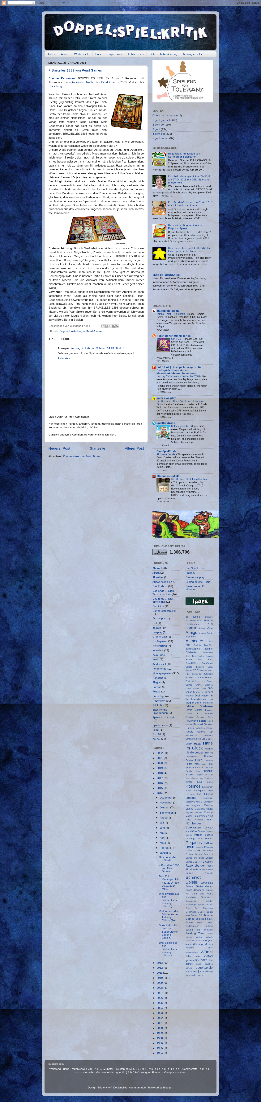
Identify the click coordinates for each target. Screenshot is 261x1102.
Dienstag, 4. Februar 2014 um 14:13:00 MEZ (97, 348)
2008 (160, 987)
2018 (160, 773)
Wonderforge (192, 952)
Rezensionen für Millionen (173, 335)
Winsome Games (199, 948)
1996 (160, 1043)
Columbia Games (203, 677)
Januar (164, 852)
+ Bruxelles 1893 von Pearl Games (75, 70)
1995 (160, 1048)
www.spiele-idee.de (194, 975)
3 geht (64, 331)
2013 (160, 962)
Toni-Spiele (208, 930)
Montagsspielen (162, 673)
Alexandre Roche (84, 82)
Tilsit (197, 930)
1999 (160, 1033)
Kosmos (193, 786)
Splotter (209, 901)
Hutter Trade (193, 764)
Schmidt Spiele (193, 880)
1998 (160, 1038)
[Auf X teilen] (110, 326)
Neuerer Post (59, 448)
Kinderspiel (159, 664)
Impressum (115, 54)
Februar (165, 847)
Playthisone (207, 850)
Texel (155, 729)
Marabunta (200, 809)
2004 (160, 1008)
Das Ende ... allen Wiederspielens (163, 592)
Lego (210, 790)
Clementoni (197, 674)
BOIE (188, 645)
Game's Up (205, 731)
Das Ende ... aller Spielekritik (162, 600)
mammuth (140, 1087)
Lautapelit (199, 790)
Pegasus (194, 842)
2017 (160, 778)
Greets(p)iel (159, 636)
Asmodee (194, 640)
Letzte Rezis (136, 54)
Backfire (197, 645)
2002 (160, 1018)
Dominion (158, 606)
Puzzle (156, 691)
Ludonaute (207, 798)
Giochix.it (208, 735)
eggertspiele (204, 967)
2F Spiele (193, 616)
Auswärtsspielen (162, 581)
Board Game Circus (199, 659)
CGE (195, 670)
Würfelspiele (81, 54)
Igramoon (190, 767)
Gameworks (191, 735)
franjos (197, 971)
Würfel (156, 738)
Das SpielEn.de (195, 568)
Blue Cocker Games (202, 656)
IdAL (204, 764)
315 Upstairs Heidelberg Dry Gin (189, 479)
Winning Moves (203, 944)
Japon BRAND (205, 775)
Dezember (166, 797)
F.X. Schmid (205, 713)
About (64, 54)
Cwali (203, 688)
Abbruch (157, 568)
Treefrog (191, 933)
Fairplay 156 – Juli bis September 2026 (178, 376)
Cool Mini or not (195, 681)
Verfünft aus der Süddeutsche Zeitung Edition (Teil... (168, 916)
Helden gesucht (180, 426)
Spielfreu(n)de (165, 423)
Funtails (190, 728)
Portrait (156, 687)
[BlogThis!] (106, 326)
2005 (160, 1002)
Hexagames (191, 756)
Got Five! (176, 338)
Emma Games (194, 710)
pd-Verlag (208, 971)
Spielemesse (160, 725)
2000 (160, 1028)
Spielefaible (191, 897)
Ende (98, 54)
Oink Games (198, 831)
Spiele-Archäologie (163, 717)
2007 (160, 993)
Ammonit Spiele (206, 633)
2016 (160, 783)
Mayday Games (194, 812)
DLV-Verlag (198, 692)
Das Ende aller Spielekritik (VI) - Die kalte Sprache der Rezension (189, 250)
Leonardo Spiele (194, 794)
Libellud (208, 794)
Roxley (189, 873)
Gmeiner (190, 739)
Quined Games (193, 862)
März (163, 842)
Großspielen (159, 641)
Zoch (203, 960)
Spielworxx (207, 897)
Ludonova (190, 802)
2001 (160, 1023)
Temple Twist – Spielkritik (171, 313)
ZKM (197, 960)
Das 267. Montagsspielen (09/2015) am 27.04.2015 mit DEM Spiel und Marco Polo (190, 179)
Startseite (97, 448)
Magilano (196, 805)
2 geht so (158, 124)
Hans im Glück (199, 745)
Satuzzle (209, 873)
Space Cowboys (195, 890)
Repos (209, 866)
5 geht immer (160, 138)
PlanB (197, 850)
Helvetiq (209, 753)
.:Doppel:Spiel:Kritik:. (166, 274)
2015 (160, 788)
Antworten (64, 358)
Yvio (198, 956)
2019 (160, 768)
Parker (198, 834)
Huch (198, 760)
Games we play (195, 577)
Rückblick (158, 705)
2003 (160, 1013)
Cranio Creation (204, 685)
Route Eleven (206, 869)
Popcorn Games (194, 854)
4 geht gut (158, 133)
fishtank (189, 971)
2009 (160, 982)
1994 (160, 1053)
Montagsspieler (192, 54)
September (167, 812)
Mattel (209, 808)
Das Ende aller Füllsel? (168, 859)
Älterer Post (134, 448)
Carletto (202, 670)
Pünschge (158, 696)
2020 (160, 763)
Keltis (155, 659)
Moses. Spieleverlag (196, 816)
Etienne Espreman (62, 78)
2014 (160, 793)
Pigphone (199, 847)
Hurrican (209, 760)
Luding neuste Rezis (198, 581)
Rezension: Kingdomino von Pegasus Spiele (185, 227)
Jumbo (189, 782)
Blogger (167, 1087)
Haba (197, 743)
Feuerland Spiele (196, 720)
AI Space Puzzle (166, 454)
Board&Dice (192, 663)
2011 (160, 972)
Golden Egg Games (203, 739)
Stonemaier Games (195, 912)
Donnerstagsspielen (164, 610)
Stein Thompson (204, 908)
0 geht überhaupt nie (165, 115)
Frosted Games (203, 724)
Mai (162, 832)
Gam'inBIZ (200, 728)
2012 (160, 967)
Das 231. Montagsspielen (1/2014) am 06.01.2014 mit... (169, 882)
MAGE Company (204, 802)
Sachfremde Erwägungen (160, 711)
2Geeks (209, 617)
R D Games (206, 862)
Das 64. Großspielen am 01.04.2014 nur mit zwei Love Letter (190, 204)
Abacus (191, 627)
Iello (210, 763)
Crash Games (193, 688)
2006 (160, 998)
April (163, 837)
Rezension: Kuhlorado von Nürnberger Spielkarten (184, 155)
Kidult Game (205, 782)
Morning (208, 812)
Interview (157, 650)
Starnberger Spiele (195, 904)
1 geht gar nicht (161, 120)
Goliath (189, 744)
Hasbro (209, 748)
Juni (162, 827)
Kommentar (159, 668)
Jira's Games (192, 778)
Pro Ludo (199, 858)
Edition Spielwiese (199, 706)
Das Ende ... (159, 586)
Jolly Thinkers (206, 778)
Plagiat (156, 682)
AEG (210, 624)
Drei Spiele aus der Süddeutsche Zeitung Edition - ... (168, 949)
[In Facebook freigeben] (114, 326)
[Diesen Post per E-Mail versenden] (103, 326)
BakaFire (208, 645)
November (166, 802)
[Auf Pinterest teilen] (117, 326)
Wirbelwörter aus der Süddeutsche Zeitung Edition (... (169, 900)
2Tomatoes (191, 620)
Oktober (165, 807)
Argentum (191, 636)
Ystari (188, 956)
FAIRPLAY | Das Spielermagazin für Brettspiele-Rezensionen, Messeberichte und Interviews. (179, 370)
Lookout (191, 797)
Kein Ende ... (160, 655)
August (164, 817)
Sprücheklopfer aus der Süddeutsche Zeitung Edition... (168, 931)
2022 (160, 753)
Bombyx (200, 667)
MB (187, 805)
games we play (166, 398)
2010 (160, 977)
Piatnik (190, 846)
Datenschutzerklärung (163, 54)
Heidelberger (56, 86)
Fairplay (157, 632)
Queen (209, 857)
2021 (160, 758)
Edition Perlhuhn (204, 702)
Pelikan (208, 843)
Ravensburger (195, 865)
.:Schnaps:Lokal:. (168, 476)
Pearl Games (110, 82)
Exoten (156, 627)
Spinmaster (191, 901)
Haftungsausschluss (173, 1072)
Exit (154, 623)
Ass (211, 641)
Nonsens (157, 677)
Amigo (191, 632)
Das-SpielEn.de (166, 451)
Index (51, 54)
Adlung (202, 628)
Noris (210, 819)
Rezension (158, 700)
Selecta (189, 886)
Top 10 (156, 734)
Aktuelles (157, 577)
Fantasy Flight (204, 717)
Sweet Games (204, 922)
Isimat (197, 771)
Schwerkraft (206, 882)
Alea (210, 628)
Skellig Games (204, 886)
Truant (201, 933)
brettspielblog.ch (167, 310)
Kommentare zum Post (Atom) (81, 456)
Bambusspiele (193, 648)
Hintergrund (159, 645)
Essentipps (159, 618)
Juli (162, 822)
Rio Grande (192, 869)
